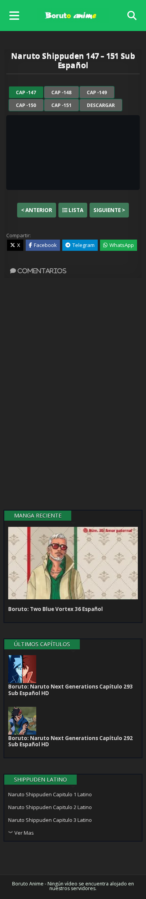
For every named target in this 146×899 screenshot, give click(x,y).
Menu (16, 15)
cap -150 (26, 105)
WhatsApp (121, 245)
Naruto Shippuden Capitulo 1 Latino (50, 794)
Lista (75, 210)
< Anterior (36, 210)
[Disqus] (73, 395)
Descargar (101, 105)
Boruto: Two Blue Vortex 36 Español (55, 609)
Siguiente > (109, 210)
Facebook (45, 245)
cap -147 (26, 92)
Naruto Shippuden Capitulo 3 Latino (50, 819)
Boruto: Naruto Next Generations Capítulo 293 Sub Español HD (70, 689)
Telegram (83, 245)
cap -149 (97, 92)
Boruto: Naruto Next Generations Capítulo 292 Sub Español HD (70, 741)
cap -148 (61, 92)
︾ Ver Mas (21, 832)
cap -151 (61, 105)
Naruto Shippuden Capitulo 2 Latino (50, 807)
